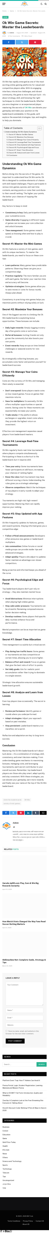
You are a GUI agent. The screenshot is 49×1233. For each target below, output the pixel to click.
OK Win (28, 107)
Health (5, 1146)
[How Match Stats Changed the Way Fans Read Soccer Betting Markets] (24, 905)
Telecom (5, 1173)
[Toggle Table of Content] (38, 128)
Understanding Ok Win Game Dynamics (21, 132)
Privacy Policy (28, 1221)
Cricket (5, 1131)
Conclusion (13, 155)
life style (5, 1150)
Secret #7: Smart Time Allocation (21, 150)
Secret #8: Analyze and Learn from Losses (24, 153)
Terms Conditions (13, 1221)
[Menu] (3, 4)
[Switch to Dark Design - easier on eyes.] (41, 4)
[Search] (45, 4)
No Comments (15, 36)
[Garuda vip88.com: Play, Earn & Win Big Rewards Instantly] (24, 867)
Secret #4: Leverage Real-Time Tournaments (25, 142)
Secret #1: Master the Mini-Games (21, 134)
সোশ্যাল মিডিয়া (6, 1184)
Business (5, 1127)
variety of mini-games (12, 803)
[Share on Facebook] (8, 42)
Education (6, 1135)
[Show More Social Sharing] (44, 42)
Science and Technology (11, 1161)
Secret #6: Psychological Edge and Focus (24, 147)
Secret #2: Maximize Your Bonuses (21, 137)
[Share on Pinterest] (35, 42)
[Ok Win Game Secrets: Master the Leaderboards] (24, 61)
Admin (12, 33)
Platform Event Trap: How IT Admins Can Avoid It (21, 1080)
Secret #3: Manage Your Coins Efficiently (24, 140)
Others (5, 1157)
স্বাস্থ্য (4, 1188)
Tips (4, 1177)
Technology (7, 1169)
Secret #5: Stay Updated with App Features (25, 145)
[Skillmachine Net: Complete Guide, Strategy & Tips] (24, 944)
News (4, 1154)
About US (25, 1224)
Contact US (40, 1221)
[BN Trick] (24, 4)
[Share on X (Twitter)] (22, 42)
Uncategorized (8, 1180)
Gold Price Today (9, 1142)
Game (5, 17)
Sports (5, 1165)
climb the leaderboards (13, 800)
